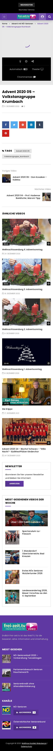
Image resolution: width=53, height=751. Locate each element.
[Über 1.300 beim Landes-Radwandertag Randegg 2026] (26, 518)
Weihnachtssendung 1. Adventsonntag (22, 369)
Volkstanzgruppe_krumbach (16, 156)
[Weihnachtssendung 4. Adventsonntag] (26, 232)
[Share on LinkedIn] (31, 124)
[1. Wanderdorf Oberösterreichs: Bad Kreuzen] (12, 557)
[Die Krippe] (26, 391)
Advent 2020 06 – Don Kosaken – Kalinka (30, 178)
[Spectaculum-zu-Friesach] (12, 537)
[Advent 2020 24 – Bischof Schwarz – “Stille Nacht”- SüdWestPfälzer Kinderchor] (26, 431)
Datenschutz (26, 746)
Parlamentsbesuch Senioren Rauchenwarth (27, 671)
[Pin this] (5, 133)
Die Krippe (7, 409)
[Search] (49, 16)
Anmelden (14, 483)
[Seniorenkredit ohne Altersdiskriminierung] (6, 687)
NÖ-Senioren (20, 706)
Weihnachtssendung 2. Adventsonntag (22, 329)
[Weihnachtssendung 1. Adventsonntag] (26, 352)
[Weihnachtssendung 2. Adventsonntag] (26, 312)
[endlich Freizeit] (26, 17)
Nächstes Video (43, 189)
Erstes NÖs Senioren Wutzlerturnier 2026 (32, 572)
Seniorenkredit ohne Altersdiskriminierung (24, 685)
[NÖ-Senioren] (6, 710)
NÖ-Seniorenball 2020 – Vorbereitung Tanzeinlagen (27, 656)
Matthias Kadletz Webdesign (34, 743)
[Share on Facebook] (5, 124)
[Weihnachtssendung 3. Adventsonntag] (26, 272)
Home (4, 23)
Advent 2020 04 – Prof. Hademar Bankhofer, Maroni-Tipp (23, 197)
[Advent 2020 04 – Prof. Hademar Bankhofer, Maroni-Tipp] (46, 197)
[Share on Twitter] (14, 124)
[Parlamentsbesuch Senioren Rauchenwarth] (6, 673)
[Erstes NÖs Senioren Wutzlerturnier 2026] (12, 577)
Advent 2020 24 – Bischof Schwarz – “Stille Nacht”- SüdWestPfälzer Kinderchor (24, 450)
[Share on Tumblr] (39, 124)
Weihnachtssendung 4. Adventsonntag (22, 249)
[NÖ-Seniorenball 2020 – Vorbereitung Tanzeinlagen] (6, 659)
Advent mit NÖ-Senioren (22, 23)
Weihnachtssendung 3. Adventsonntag (22, 289)
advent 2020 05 (23, 151)
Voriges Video (9, 170)
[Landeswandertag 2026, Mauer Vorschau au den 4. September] (12, 597)
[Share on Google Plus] (22, 124)
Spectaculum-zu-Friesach (31, 532)
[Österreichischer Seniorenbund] (6, 725)
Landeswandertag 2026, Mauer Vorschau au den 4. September (34, 593)
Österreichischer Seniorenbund (29, 721)
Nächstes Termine (26, 10)
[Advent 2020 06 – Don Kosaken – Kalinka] (6, 178)
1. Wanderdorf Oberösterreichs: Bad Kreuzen (33, 554)
